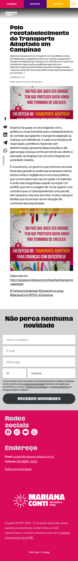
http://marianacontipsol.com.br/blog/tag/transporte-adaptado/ (41, 282)
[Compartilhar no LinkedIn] (5, 135)
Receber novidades (39, 398)
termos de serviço (60, 386)
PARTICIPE (35, 4)
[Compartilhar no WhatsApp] (5, 150)
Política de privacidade (18, 469)
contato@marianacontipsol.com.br (33, 456)
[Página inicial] (10, 12)
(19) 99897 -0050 (26, 461)
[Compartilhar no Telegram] (5, 142)
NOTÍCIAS (58, 4)
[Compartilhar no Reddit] (5, 127)
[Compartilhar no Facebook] (5, 119)
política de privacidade (34, 384)
